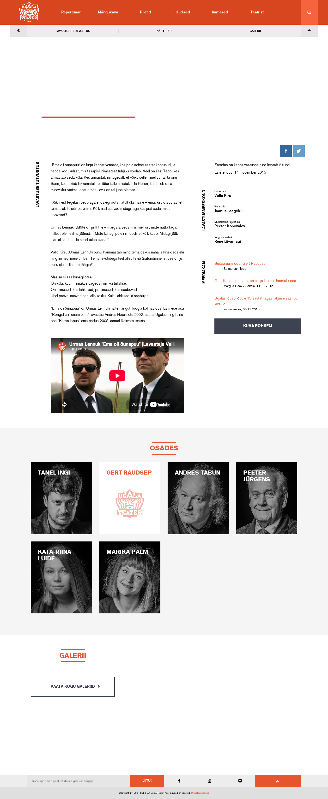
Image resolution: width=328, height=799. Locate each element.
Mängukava (108, 12)
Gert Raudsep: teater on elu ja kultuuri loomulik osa (255, 281)
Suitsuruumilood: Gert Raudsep (240, 263)
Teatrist (257, 12)
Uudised (183, 12)
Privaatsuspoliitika (200, 793)
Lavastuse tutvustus (73, 30)
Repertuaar (71, 12)
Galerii (255, 30)
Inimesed (220, 12)
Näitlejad (164, 30)
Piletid (145, 12)
